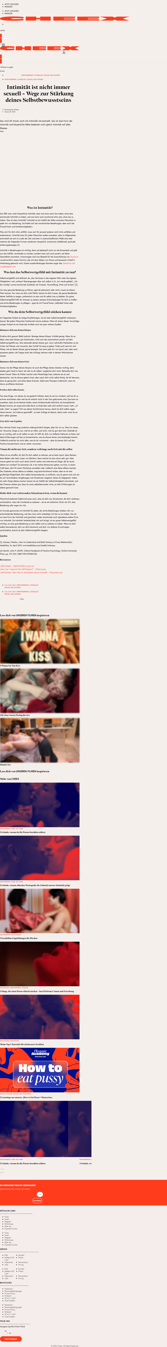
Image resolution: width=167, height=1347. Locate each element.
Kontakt (21, 1255)
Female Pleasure (6, 1094)
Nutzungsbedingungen (13, 1291)
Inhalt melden (10, 1300)
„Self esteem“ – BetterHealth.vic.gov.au (17, 566)
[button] (5, 1331)
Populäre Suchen (11, 1229)
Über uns (8, 1226)
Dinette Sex (5, 765)
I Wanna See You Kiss (10, 666)
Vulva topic (26, 1094)
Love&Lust (38, 75)
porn (13, 829)
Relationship (16, 935)
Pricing (21, 1265)
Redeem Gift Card (9, 1258)
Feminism (25, 988)
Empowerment (27, 75)
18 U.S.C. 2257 (10, 1298)
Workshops (9, 1224)
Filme (7, 1217)
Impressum (9, 1289)
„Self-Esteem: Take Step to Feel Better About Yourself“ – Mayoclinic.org (31, 572)
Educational (4, 988)
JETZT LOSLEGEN (12, 4)
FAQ (6, 1255)
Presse (20, 1257)
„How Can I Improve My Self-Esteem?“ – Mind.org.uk (23, 569)
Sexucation (14, 1041)
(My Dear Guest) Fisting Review (15, 715)
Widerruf (8, 1296)
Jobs (6, 1265)
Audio (7, 1219)
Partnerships (23, 1262)
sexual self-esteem (52, 75)
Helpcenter (9, 1262)
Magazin (8, 6)
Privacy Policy (10, 1293)
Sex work (19, 829)
